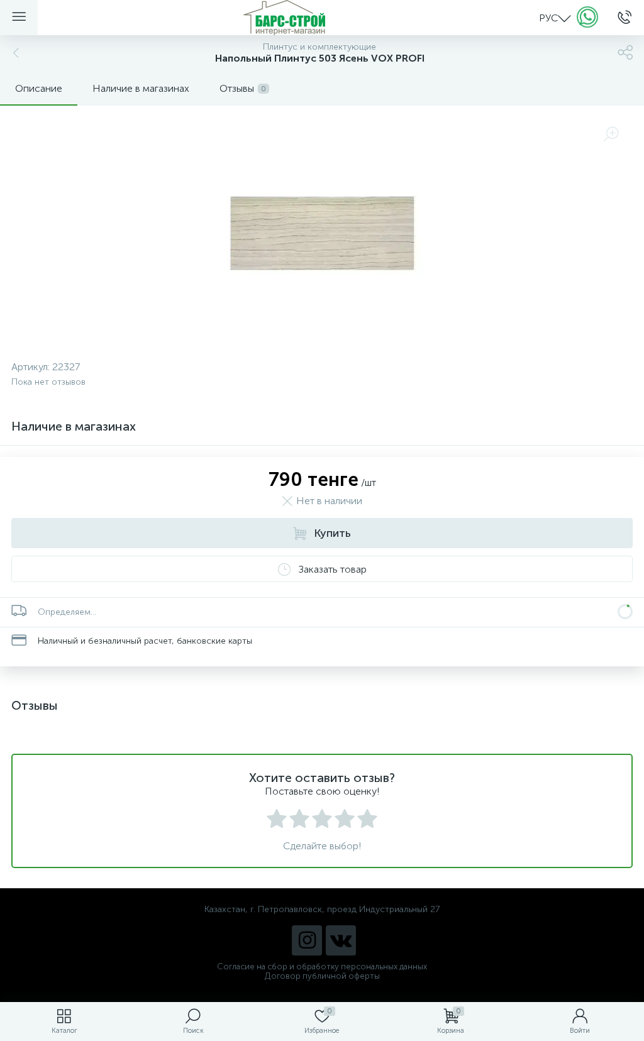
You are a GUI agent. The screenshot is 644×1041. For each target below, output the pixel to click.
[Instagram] (307, 940)
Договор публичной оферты (322, 976)
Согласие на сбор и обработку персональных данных (322, 966)
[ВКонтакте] (341, 940)
